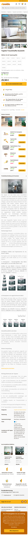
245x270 (9, 61)
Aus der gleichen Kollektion (7, 444)
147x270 (12, 58)
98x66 (3, 58)
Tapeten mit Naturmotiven (20, 409)
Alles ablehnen (14, 527)
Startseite (3, 12)
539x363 (3, 67)
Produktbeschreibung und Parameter (10, 176)
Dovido (22, 109)
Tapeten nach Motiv (17, 12)
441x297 (14, 64)
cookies (4, 520)
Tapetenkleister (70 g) (15, 146)
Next (24, 28)
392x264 (9, 64)
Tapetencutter (13, 167)
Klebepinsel (13, 153)
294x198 (14, 61)
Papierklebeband (14, 160)
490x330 (19, 64)
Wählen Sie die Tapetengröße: (9, 55)
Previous (2, 453)
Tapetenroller (13, 139)
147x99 (7, 58)
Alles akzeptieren (14, 530)
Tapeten (9, 12)
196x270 (23, 58)
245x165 (3, 61)
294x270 (19, 61)
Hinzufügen (22, 135)
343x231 (3, 64)
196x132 (18, 58)
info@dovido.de (7, 495)
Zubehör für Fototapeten (16, 132)
